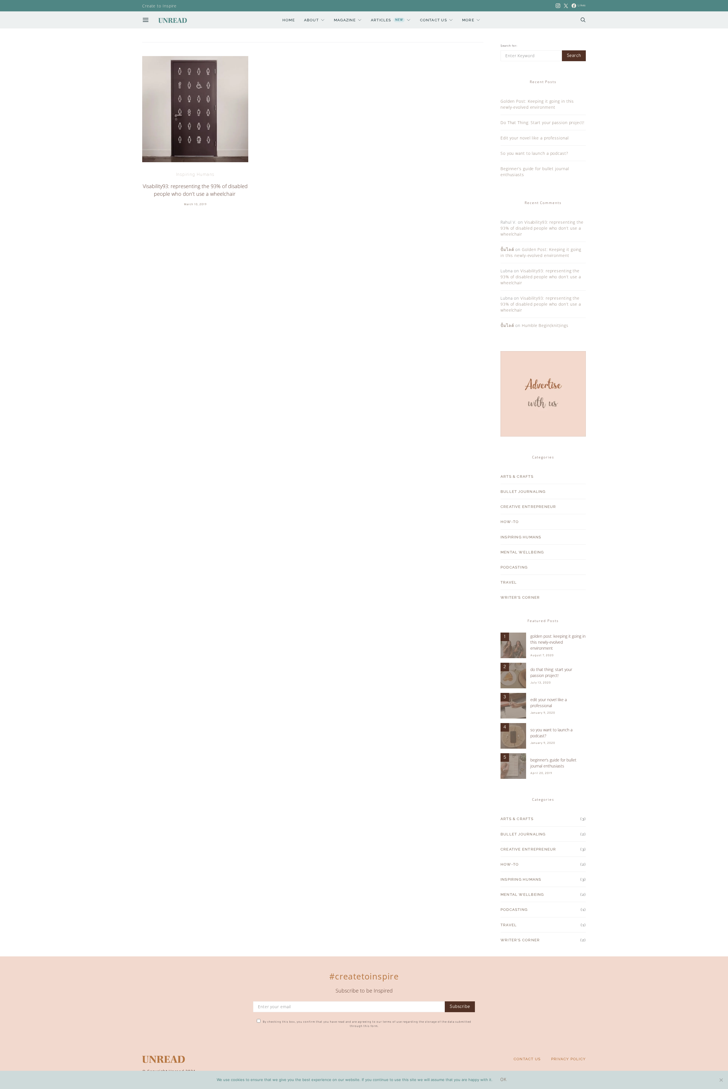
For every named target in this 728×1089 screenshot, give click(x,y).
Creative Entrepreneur (528, 506)
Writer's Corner (520, 597)
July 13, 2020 (540, 683)
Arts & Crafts (516, 476)
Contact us (433, 20)
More (468, 20)
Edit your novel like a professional (534, 138)
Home (288, 20)
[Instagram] (558, 5)
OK (503, 1080)
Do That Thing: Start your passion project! (542, 122)
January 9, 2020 (542, 713)
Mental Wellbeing (522, 552)
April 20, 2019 (541, 773)
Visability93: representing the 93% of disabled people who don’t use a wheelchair (542, 228)
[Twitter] (566, 5)
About (311, 20)
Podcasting (514, 567)
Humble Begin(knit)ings (545, 325)
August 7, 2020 (542, 655)
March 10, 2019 (195, 204)
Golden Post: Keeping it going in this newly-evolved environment (558, 642)
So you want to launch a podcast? (534, 153)
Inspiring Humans (195, 174)
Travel (508, 582)
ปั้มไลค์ (507, 249)
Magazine (345, 20)
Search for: (508, 46)
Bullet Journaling (523, 491)
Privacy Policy (568, 1059)
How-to (509, 521)
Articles (387, 20)
